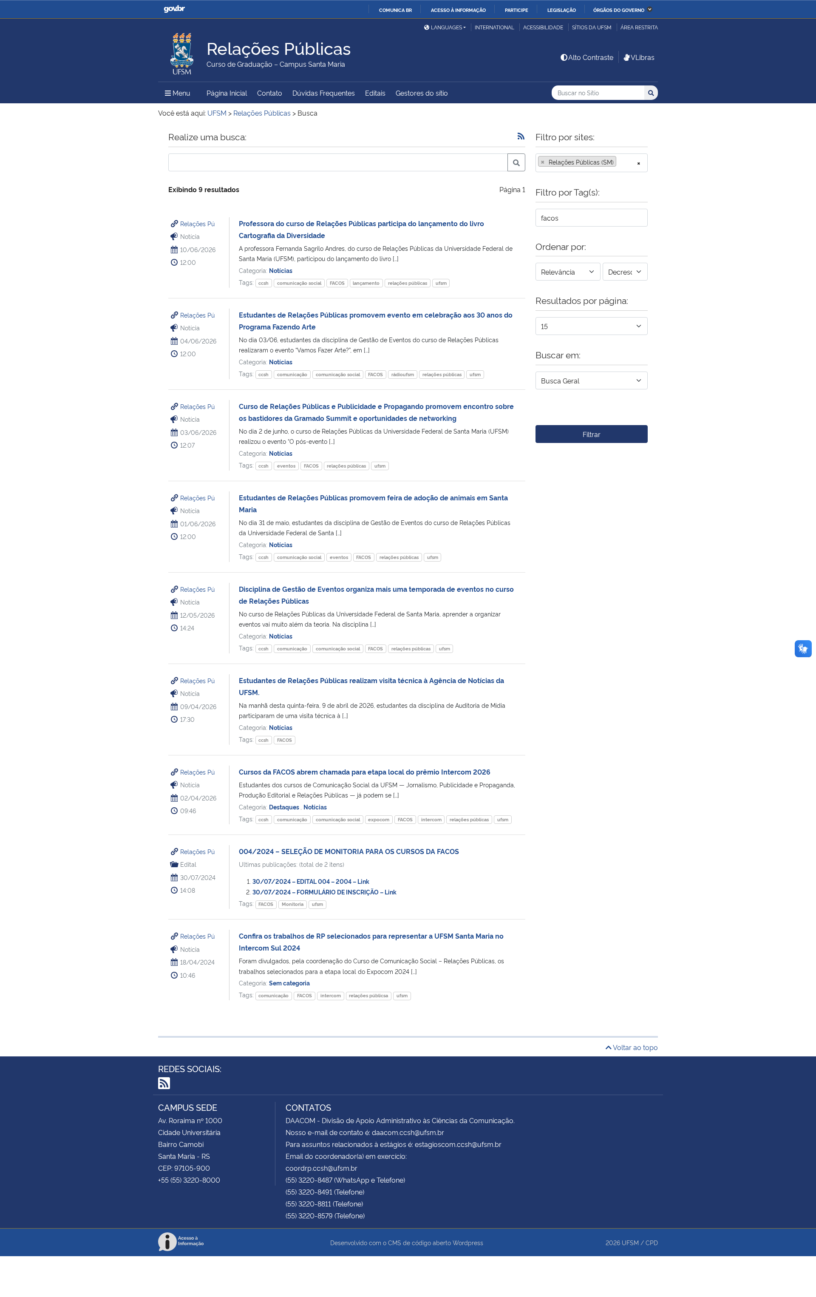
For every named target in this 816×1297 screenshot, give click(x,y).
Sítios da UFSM (592, 27)
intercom (431, 819)
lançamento (366, 283)
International (494, 27)
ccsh (263, 283)
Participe (516, 9)
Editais (375, 92)
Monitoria (292, 904)
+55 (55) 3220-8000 (189, 1179)
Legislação (561, 9)
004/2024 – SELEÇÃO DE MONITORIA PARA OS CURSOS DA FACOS (349, 851)
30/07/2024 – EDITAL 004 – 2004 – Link (310, 881)
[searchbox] (620, 162)
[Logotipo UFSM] (182, 51)
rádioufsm (402, 374)
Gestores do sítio (422, 92)
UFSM (630, 1242)
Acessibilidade (543, 27)
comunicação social (299, 283)
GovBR (174, 9)
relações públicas (407, 283)
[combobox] (592, 162)
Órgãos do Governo (618, 9)
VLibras (642, 57)
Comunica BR (395, 9)
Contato (269, 92)
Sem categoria (289, 983)
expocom (378, 819)
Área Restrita (639, 27)
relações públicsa (368, 995)
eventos (286, 466)
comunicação (292, 374)
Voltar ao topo (635, 1047)
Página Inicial (227, 92)
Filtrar (592, 434)
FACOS (337, 283)
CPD (652, 1242)
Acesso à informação (458, 9)
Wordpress (468, 1242)
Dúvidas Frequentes (323, 92)
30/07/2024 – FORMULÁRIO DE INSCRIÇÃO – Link (324, 892)
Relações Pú (197, 223)
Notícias (280, 270)
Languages (446, 27)
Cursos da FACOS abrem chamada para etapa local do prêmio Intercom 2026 (364, 771)
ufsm (441, 283)
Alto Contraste (590, 57)
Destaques (284, 807)
